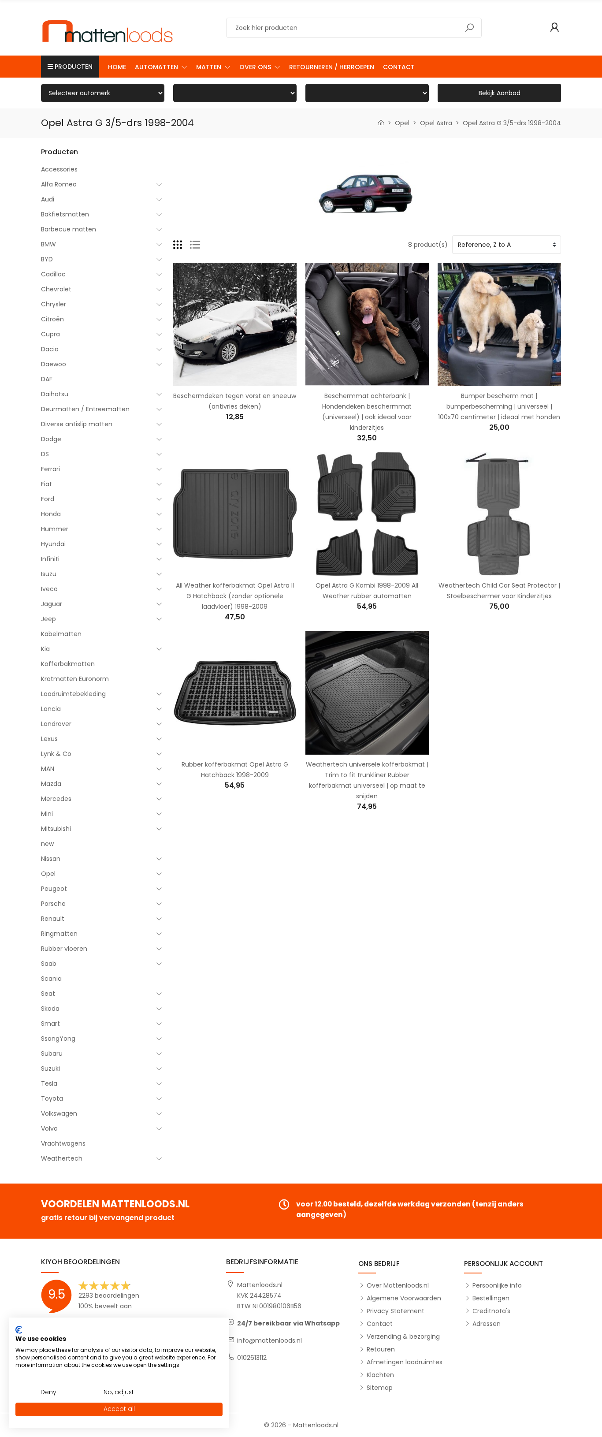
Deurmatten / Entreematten (85, 409)
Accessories (59, 169)
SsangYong (58, 1038)
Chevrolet (56, 289)
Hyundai (53, 544)
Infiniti (50, 559)
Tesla (49, 1083)
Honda (51, 514)
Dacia (50, 349)
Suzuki (50, 1068)
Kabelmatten (61, 633)
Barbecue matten (68, 229)
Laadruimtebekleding (73, 693)
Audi (47, 199)
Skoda (50, 1008)
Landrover (56, 723)
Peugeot (54, 888)
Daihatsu (54, 394)
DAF (46, 379)
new (47, 843)
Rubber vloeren (64, 948)
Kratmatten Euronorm (75, 678)
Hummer (54, 529)
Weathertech (61, 1158)
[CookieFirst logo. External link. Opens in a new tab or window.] (18, 1330)
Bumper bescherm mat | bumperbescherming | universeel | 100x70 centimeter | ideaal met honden (499, 406)
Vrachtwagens (63, 1143)
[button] (161, 67)
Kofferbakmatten (68, 663)
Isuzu (48, 574)
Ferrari (50, 469)
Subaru (52, 1053)
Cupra (50, 334)
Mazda (51, 783)
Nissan (50, 858)
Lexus (49, 738)
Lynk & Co (56, 753)
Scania (51, 978)
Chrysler (53, 304)
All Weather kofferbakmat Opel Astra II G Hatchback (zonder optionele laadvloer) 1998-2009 (235, 596)
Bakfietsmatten (65, 214)
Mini (47, 813)
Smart (50, 1023)
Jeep (48, 618)
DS (45, 454)
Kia (45, 648)
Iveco (49, 588)
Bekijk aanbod (499, 93)
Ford (47, 499)
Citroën (52, 319)
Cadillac (53, 274)
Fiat (46, 484)
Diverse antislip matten (76, 424)
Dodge (51, 439)
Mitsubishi (56, 828)
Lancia (51, 708)
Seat (48, 993)
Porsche (53, 903)
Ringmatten (59, 933)
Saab (48, 963)
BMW (48, 244)
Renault (52, 918)
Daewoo (53, 364)
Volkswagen (59, 1113)
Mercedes (56, 798)
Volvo (49, 1128)
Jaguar (51, 603)
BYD (47, 259)
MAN (47, 768)
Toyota (52, 1098)
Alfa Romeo (59, 184)
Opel (48, 873)
